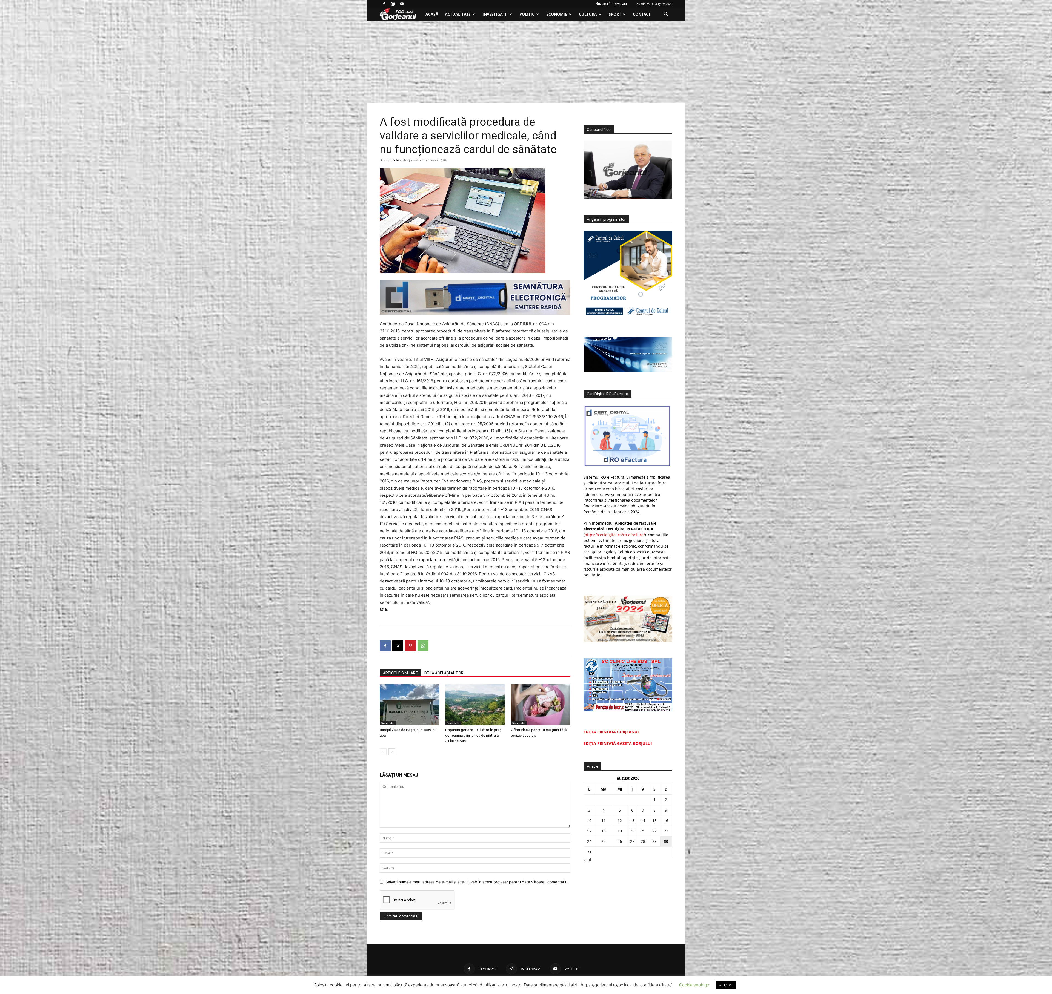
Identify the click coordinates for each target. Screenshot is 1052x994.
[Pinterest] (410, 645)
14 (643, 820)
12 (620, 820)
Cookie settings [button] (694, 984)
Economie (556, 14)
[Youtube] (402, 4)
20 (632, 831)
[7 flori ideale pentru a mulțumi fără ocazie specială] (540, 704)
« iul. (588, 860)
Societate (387, 723)
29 (654, 841)
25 (603, 841)
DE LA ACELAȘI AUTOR (444, 673)
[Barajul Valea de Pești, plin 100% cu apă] (409, 704)
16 (666, 820)
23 (666, 831)
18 (603, 831)
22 (654, 831)
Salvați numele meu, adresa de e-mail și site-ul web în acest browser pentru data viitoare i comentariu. (476, 882)
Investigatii (495, 14)
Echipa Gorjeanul (405, 160)
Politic (526, 14)
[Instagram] (393, 4)
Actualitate (458, 14)
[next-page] (391, 751)
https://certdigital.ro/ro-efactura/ (615, 534)
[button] (665, 14)
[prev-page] (383, 751)
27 (632, 841)
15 (654, 820)
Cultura (588, 14)
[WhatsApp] (423, 645)
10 (589, 820)
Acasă (431, 14)
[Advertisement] (526, 62)
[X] (397, 645)
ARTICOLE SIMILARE (400, 673)
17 (589, 831)
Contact (642, 14)
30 (666, 841)
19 (620, 831)
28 (643, 841)
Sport (615, 14)
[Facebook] (384, 4)
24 (589, 841)
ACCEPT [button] (726, 985)
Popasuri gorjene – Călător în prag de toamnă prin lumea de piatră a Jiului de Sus (473, 735)
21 (643, 831)
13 (632, 820)
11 (603, 820)
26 (620, 841)
